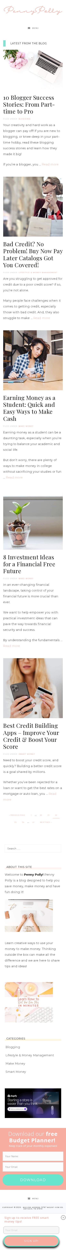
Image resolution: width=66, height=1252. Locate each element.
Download (33, 1180)
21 (48, 815)
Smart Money (27, 754)
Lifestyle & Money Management (38, 272)
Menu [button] (35, 28)
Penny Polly (33, 10)
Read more (50, 164)
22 (56, 815)
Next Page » (46, 822)
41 (33, 822)
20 (41, 815)
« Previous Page (17, 815)
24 (23, 822)
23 (15, 822)
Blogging (25, 119)
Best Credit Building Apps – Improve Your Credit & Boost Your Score (31, 736)
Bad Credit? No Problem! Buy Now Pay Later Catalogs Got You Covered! (33, 254)
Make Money (26, 426)
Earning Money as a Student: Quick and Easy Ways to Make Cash (29, 408)
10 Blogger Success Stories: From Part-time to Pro (29, 104)
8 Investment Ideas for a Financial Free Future (29, 564)
